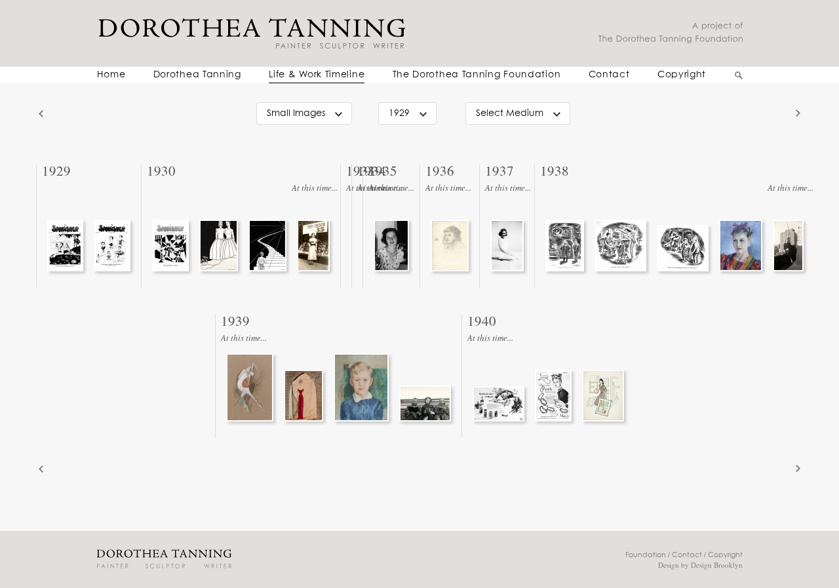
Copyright (681, 74)
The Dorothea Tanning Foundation (477, 74)
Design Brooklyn (717, 565)
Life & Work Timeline (316, 74)
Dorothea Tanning (197, 74)
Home (111, 74)
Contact (609, 74)
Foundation (645, 555)
